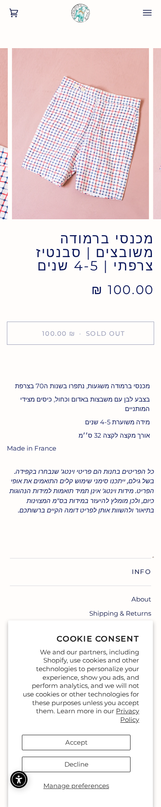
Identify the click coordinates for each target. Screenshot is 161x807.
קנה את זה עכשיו (80, 363)
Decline (76, 764)
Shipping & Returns (120, 613)
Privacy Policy (127, 715)
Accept (76, 742)
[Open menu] (141, 13)
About (141, 599)
